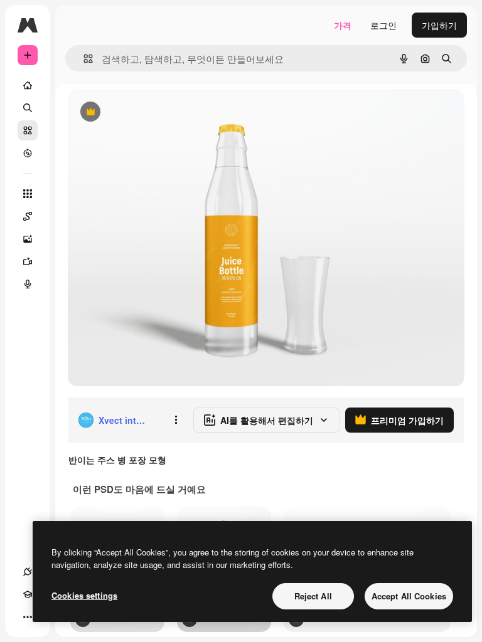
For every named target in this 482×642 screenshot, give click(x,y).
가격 (342, 25)
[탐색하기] (28, 153)
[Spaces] (28, 216)
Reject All (313, 596)
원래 (140, 112)
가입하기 (439, 25)
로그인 (383, 25)
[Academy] (28, 594)
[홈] (28, 85)
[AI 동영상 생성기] (28, 261)
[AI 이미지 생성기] (28, 239)
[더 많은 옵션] (175, 420)
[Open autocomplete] (83, 58)
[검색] (28, 108)
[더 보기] (28, 617)
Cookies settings (84, 595)
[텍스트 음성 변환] (28, 284)
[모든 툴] (28, 194)
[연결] (28, 572)
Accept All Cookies (409, 596)
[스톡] (28, 130)
